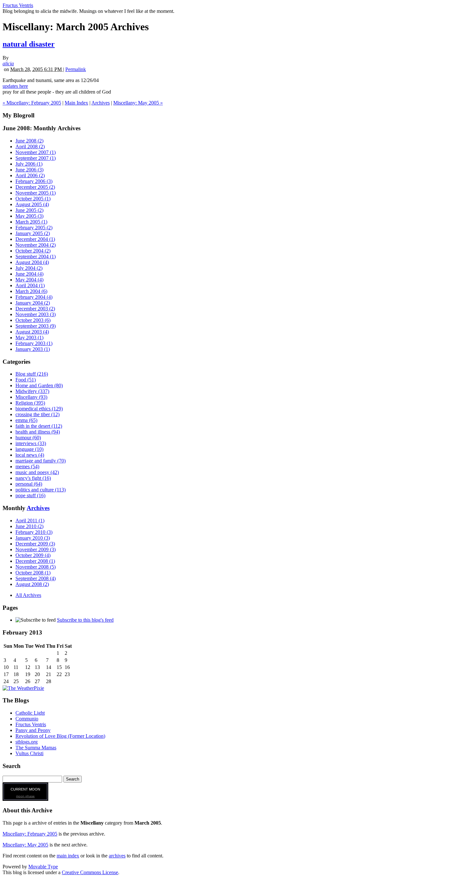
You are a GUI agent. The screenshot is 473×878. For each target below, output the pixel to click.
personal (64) (28, 484)
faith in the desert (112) (38, 426)
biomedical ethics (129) (39, 408)
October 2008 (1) (33, 572)
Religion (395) (30, 403)
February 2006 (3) (33, 181)
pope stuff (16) (30, 495)
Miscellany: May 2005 (25, 844)
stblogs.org (26, 742)
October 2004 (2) (33, 250)
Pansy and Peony (33, 730)
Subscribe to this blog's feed (85, 620)
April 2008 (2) (30, 146)
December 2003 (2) (35, 308)
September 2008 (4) (35, 578)
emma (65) (26, 420)
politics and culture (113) (40, 489)
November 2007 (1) (35, 152)
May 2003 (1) (29, 337)
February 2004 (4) (33, 297)
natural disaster (29, 44)
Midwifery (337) (32, 391)
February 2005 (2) (33, 227)
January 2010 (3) (32, 538)
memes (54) (27, 466)
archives (117, 855)
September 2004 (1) (35, 256)
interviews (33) (30, 443)
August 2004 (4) (32, 262)
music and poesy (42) (37, 472)
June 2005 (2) (29, 210)
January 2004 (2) (32, 303)
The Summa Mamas (35, 747)
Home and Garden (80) (39, 385)
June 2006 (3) (29, 169)
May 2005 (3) (29, 216)
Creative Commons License (90, 872)
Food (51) (25, 379)
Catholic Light (30, 713)
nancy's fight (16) (33, 478)
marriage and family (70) (40, 460)
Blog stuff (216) (31, 374)
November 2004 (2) (35, 245)
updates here (15, 86)
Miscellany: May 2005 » (138, 102)
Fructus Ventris (18, 5)
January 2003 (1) (32, 349)
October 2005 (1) (33, 198)
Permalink (75, 69)
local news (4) (29, 455)
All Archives (28, 595)
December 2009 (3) (35, 543)
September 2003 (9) (35, 326)
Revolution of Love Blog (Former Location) (60, 736)
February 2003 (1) (33, 343)
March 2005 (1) (31, 221)
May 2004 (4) (29, 279)
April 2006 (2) (30, 175)
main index (68, 855)
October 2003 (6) (33, 320)
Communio (26, 718)
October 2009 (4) (33, 555)
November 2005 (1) (35, 193)
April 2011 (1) (29, 520)
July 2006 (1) (28, 164)
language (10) (29, 449)
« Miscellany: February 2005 (32, 102)
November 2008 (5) (35, 567)
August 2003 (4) (32, 331)
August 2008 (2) (32, 584)
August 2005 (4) (32, 204)
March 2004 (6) (31, 291)
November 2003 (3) (35, 314)
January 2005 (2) (32, 233)
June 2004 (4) (29, 274)
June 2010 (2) (29, 526)
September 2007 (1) (35, 158)
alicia (8, 63)
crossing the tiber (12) (37, 414)
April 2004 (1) (30, 285)
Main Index (76, 102)
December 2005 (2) (35, 187)
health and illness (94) (37, 431)
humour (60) (28, 437)
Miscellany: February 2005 (30, 834)
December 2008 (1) (35, 561)
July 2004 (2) (28, 268)
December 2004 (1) (35, 239)
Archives (100, 102)
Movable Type (43, 866)
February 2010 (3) (33, 532)
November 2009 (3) (35, 549)
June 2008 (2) (29, 140)
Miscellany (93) (31, 397)
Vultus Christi (29, 753)
